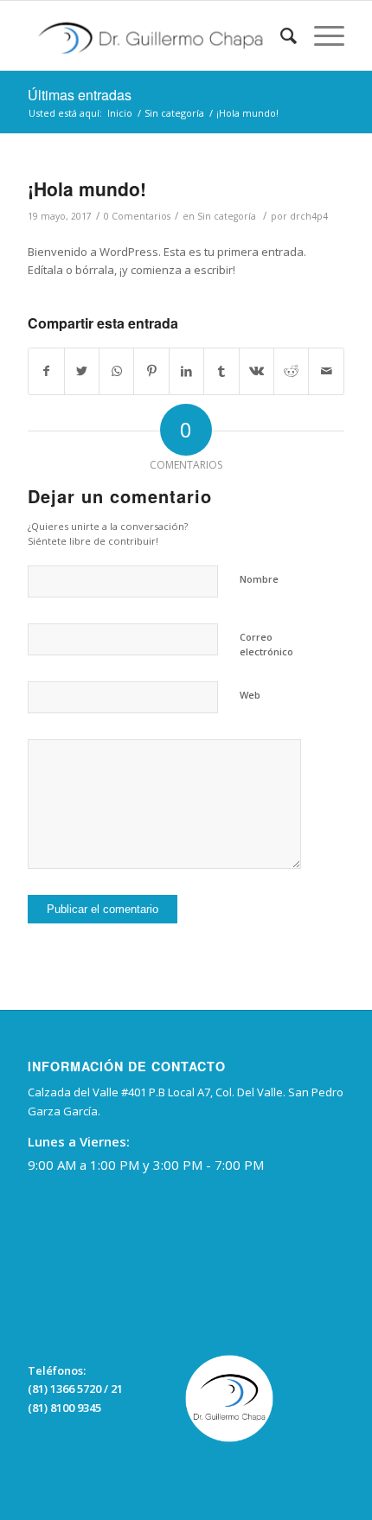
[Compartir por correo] (326, 370)
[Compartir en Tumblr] (221, 370)
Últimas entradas (79, 95)
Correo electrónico (266, 644)
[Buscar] (280, 35)
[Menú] (320, 35)
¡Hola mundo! (87, 188)
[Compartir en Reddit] (291, 370)
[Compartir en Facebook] (46, 370)
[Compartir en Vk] (256, 370)
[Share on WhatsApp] (116, 370)
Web (250, 694)
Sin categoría (226, 216)
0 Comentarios (137, 216)
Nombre (259, 578)
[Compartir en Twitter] (82, 370)
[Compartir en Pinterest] (151, 370)
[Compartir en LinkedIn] (186, 370)
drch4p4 (309, 216)
